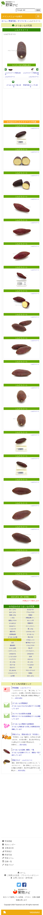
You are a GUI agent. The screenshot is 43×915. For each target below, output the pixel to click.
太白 (12, 642)
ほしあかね (12, 670)
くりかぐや (12, 629)
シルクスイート (10, 77)
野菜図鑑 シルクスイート (21, 688)
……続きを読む (18, 698)
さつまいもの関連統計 (20, 703)
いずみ (13, 618)
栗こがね (30, 629)
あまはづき (30, 609)
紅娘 (30, 667)
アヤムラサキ (30, 612)
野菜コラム (9, 858)
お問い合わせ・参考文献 (23, 877)
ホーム (4, 21)
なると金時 (12, 648)
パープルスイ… (30, 651)
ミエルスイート (12, 673)
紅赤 (30, 656)
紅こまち (30, 662)
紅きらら (30, 659)
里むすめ (30, 637)
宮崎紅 (30, 673)
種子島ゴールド (30, 642)
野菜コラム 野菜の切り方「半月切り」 (26, 734)
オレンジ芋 (30, 620)
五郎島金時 (12, 634)
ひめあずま (12, 654)
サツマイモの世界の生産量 (21, 713)
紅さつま (12, 665)
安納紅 (30, 615)
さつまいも (30, 634)
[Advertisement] (21, 104)
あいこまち (12, 609)
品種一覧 (8, 861)
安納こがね (12, 615)
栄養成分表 (9, 848)
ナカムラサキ (30, 645)
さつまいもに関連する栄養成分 (23, 724)
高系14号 (12, 631)
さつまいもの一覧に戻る (14, 86)
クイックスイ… (30, 626)
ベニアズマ (12, 659)
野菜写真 (12, 21)
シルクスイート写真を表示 (13, 73)
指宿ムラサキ (13, 620)
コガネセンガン (30, 631)
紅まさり (12, 667)
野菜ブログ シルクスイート (22, 760)
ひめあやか (30, 654)
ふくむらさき (13, 656)
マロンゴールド (30, 670)
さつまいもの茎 (12, 637)
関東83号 (30, 623)
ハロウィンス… (12, 651)
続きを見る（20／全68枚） (20, 597)
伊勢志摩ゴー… (30, 618)
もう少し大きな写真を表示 (21, 65)
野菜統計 (8, 851)
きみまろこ (12, 626)
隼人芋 (30, 648)
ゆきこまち (30, 676)
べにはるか (30, 665)
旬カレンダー (10, 844)
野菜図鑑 (8, 841)
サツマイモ (22, 21)
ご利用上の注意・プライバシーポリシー (23, 875)
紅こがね (12, 662)
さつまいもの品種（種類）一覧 (23, 750)
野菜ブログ (9, 865)
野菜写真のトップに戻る (30, 86)
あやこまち (12, 612)
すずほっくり (30, 640)
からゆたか (12, 623)
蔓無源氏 (12, 645)
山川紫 (13, 676)
